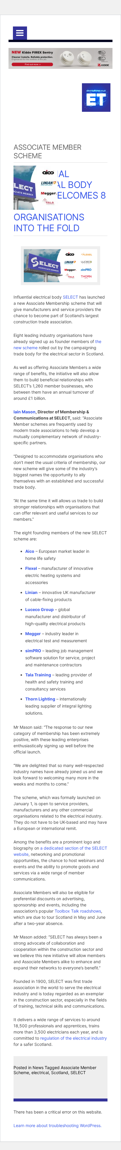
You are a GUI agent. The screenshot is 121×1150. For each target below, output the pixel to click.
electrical (40, 1072)
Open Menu (20, 33)
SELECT (70, 296)
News (38, 1067)
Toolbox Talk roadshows (78, 910)
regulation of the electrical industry (73, 1038)
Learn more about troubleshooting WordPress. (58, 1125)
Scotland (59, 1072)
